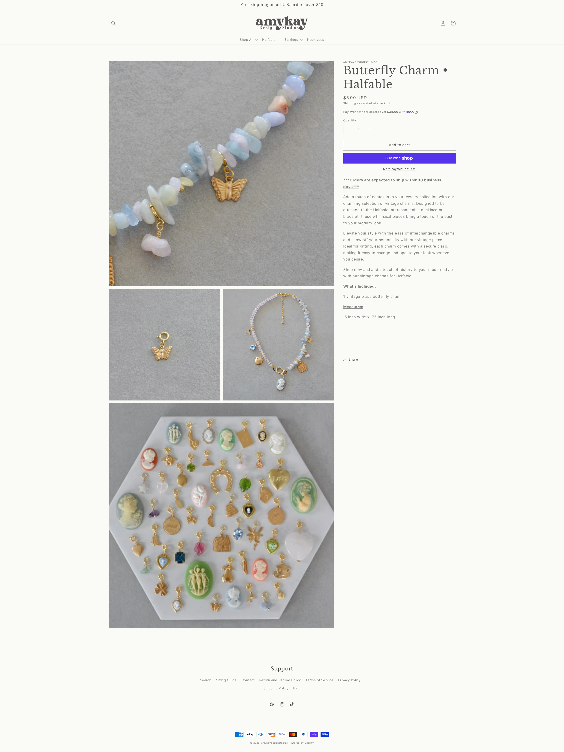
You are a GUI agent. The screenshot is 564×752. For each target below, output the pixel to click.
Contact (247, 680)
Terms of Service (319, 680)
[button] (114, 23)
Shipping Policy (275, 688)
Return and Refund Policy (280, 680)
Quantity (349, 120)
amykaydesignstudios (274, 742)
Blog (297, 688)
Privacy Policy (349, 680)
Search (206, 680)
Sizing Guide (226, 680)
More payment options (399, 169)
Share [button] (353, 359)
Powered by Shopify (301, 742)
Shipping (349, 103)
